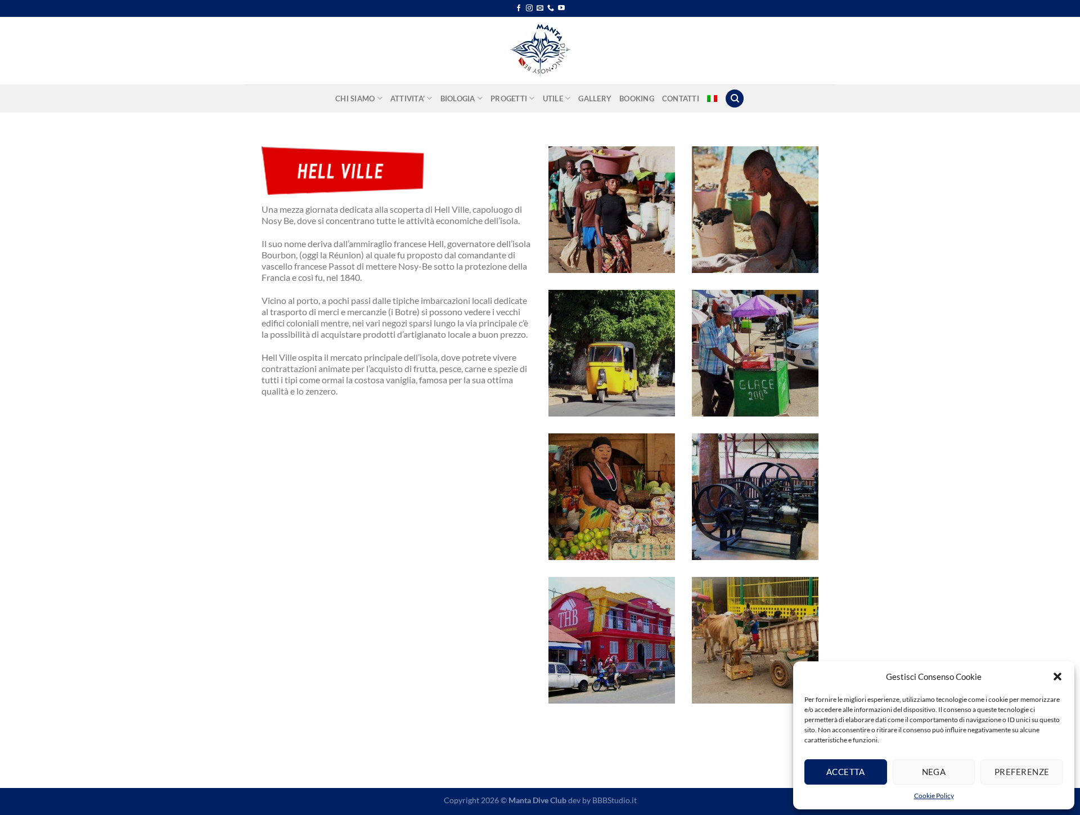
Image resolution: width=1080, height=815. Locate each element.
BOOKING (636, 98)
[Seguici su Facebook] (518, 8)
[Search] (735, 98)
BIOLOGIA (457, 98)
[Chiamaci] (550, 8)
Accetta (845, 772)
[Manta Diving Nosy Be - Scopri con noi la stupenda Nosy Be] (540, 51)
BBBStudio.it (614, 800)
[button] (1057, 676)
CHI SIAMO (355, 98)
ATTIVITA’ (407, 98)
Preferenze (1022, 772)
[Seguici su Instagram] (529, 8)
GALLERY (594, 98)
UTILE (553, 98)
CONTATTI (680, 98)
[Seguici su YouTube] (561, 8)
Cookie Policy (934, 795)
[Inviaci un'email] (540, 8)
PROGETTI (508, 98)
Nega (934, 772)
